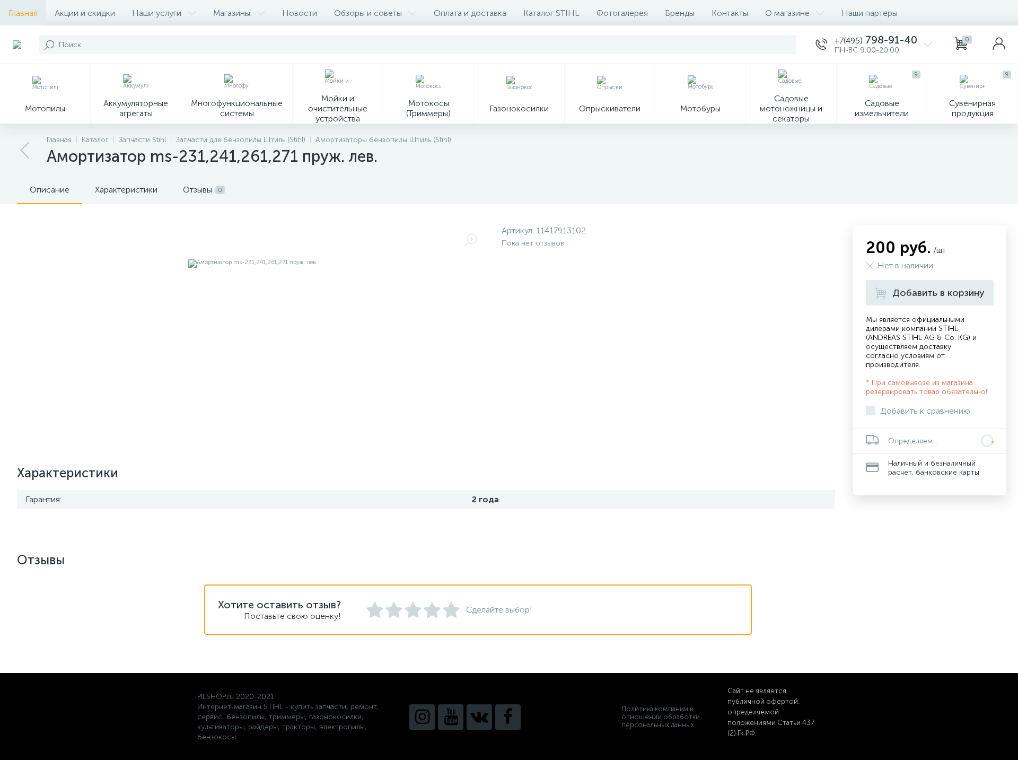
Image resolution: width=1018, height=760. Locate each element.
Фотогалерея (622, 13)
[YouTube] (450, 717)
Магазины (231, 13)
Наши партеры (869, 13)
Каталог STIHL (551, 13)
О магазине (787, 13)
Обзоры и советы (368, 13)
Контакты (730, 13)
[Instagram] (422, 717)
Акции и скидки (85, 13)
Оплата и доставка (470, 13)
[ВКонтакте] (479, 717)
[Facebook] (508, 717)
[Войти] (999, 44)
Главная (23, 13)
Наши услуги (156, 13)
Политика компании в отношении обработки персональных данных (660, 717)
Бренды (680, 13)
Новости (299, 13)
